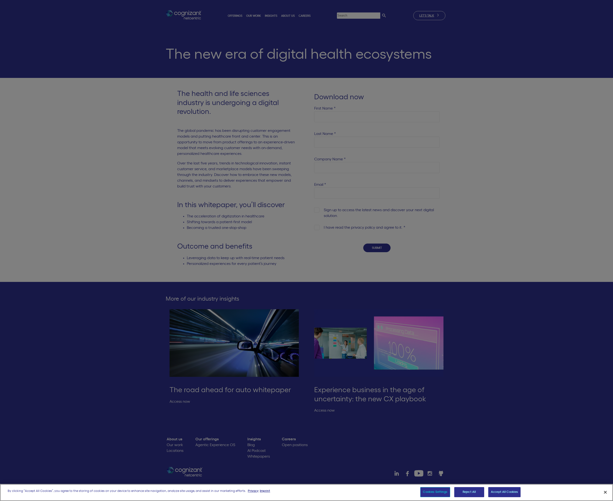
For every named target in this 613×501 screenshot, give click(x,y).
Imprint (265, 491)
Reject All (469, 492)
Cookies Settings (435, 492)
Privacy (253, 491)
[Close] (605, 492)
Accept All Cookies (504, 492)
